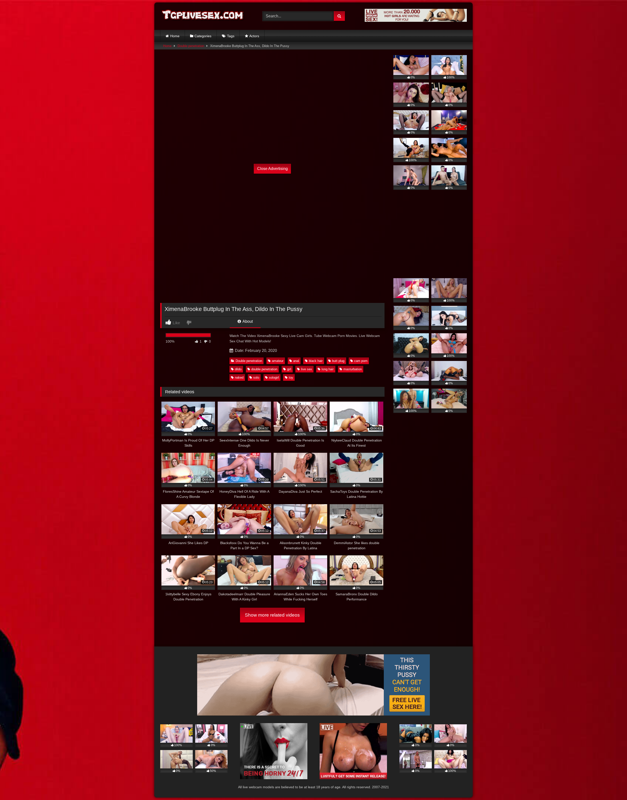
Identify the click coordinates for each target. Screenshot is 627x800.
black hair (316, 361)
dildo (238, 369)
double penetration (264, 369)
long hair (328, 369)
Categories (202, 36)
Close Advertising (272, 169)
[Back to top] (611, 785)
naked (239, 377)
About (247, 321)
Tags (230, 36)
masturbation (352, 369)
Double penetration (191, 46)
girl (289, 369)
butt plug (338, 361)
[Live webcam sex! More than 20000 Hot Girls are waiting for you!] (416, 20)
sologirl (274, 377)
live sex (306, 369)
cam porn (360, 361)
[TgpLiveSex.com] (203, 16)
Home (175, 36)
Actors (254, 36)
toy (291, 377)
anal (296, 361)
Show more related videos (272, 615)
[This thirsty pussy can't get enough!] (313, 714)
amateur (277, 361)
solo (256, 377)
